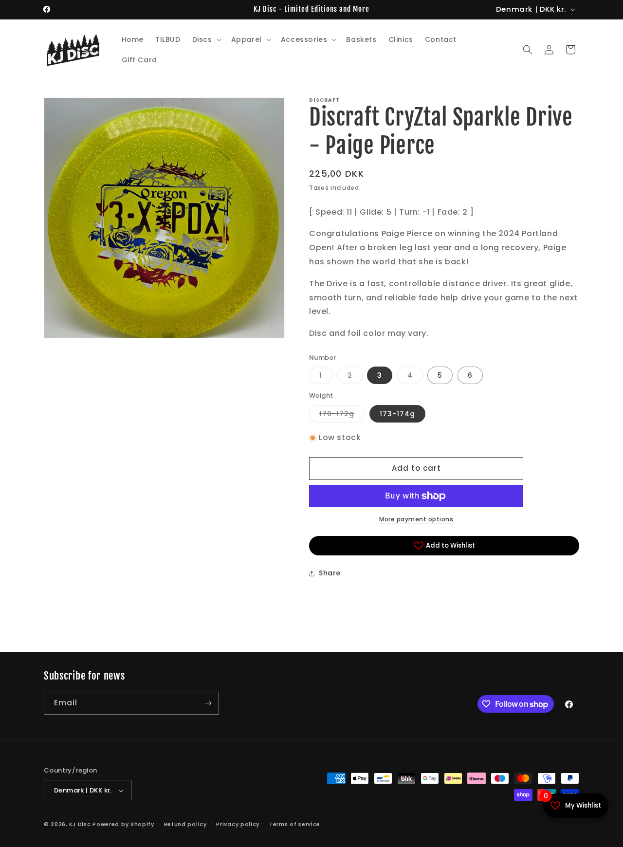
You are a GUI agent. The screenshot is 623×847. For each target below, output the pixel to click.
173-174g (397, 414)
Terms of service (294, 824)
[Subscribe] (208, 703)
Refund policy (185, 824)
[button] (205, 39)
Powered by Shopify (123, 825)
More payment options (416, 519)
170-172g (342, 415)
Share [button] (330, 573)
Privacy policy (237, 824)
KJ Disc (80, 825)
